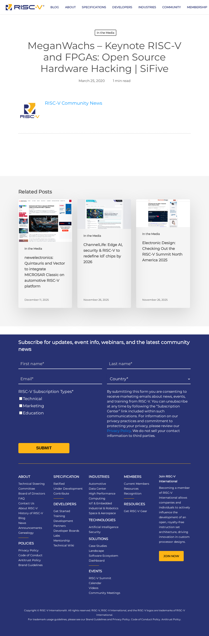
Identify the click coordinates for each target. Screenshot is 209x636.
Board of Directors (31, 493)
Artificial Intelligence (103, 527)
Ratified (58, 484)
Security (95, 532)
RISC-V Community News (73, 103)
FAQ (21, 498)
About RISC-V (28, 508)
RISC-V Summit (100, 578)
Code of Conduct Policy (145, 619)
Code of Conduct (30, 555)
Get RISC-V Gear (135, 511)
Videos (93, 588)
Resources (131, 488)
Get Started (61, 511)
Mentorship (61, 540)
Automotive (97, 484)
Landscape (96, 551)
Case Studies (98, 546)
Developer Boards (66, 531)
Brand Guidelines (30, 565)
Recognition (132, 493)
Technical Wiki (63, 545)
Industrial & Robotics (103, 508)
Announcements (30, 528)
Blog (21, 518)
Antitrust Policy (29, 560)
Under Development (68, 488)
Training (59, 516)
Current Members (136, 484)
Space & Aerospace (102, 513)
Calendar (95, 583)
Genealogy (26, 533)
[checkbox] (60, 406)
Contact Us (26, 503)
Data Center (97, 488)
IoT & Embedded (100, 503)
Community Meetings (104, 593)
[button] (171, 556)
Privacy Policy (119, 431)
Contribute (61, 493)
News (22, 523)
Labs (56, 535)
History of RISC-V (30, 513)
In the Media (105, 33)
